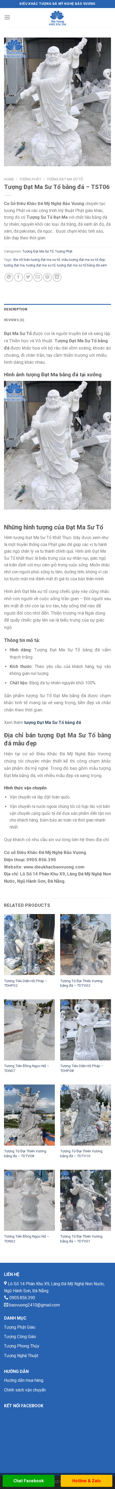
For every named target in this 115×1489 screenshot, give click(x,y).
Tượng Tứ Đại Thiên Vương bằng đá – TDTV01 (81, 1238)
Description (15, 309)
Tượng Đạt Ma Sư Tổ (65, 179)
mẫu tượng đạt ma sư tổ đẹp (83, 260)
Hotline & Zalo (86, 1480)
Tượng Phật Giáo (19, 1327)
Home (9, 179)
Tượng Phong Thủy (21, 1346)
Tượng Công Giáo (20, 1336)
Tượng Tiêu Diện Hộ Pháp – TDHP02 (25, 983)
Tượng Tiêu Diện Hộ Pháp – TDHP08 (81, 1068)
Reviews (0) (14, 320)
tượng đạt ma (14, 265)
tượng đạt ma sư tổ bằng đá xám (82, 265)
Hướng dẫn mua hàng (23, 1380)
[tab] (57, 309)
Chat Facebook (28, 1480)
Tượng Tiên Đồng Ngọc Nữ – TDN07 (26, 1068)
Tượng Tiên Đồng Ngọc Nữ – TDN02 (26, 1238)
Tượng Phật (30, 179)
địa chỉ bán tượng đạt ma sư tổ (36, 260)
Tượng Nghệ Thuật (21, 1355)
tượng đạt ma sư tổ (40, 265)
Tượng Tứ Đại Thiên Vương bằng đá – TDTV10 (81, 1153)
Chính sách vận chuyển (25, 1390)
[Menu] (7, 17)
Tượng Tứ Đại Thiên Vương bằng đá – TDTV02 (81, 983)
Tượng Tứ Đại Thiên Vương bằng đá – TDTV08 (25, 1153)
